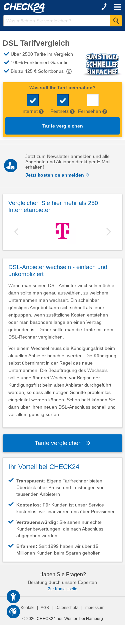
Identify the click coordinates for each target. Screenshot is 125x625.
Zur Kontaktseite (62, 589)
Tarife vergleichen (62, 126)
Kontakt (27, 607)
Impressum (94, 607)
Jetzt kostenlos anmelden (55, 175)
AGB (45, 607)
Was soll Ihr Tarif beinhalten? (62, 87)
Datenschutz (66, 607)
